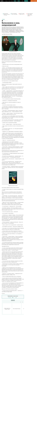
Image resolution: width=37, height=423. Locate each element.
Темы (12, 0)
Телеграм (10, 297)
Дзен (16, 297)
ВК (13, 297)
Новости (6, 0)
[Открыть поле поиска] (22, 1)
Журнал (15, 0)
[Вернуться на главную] (1, 1)
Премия (19, 0)
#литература (3, 293)
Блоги (9, 0)
